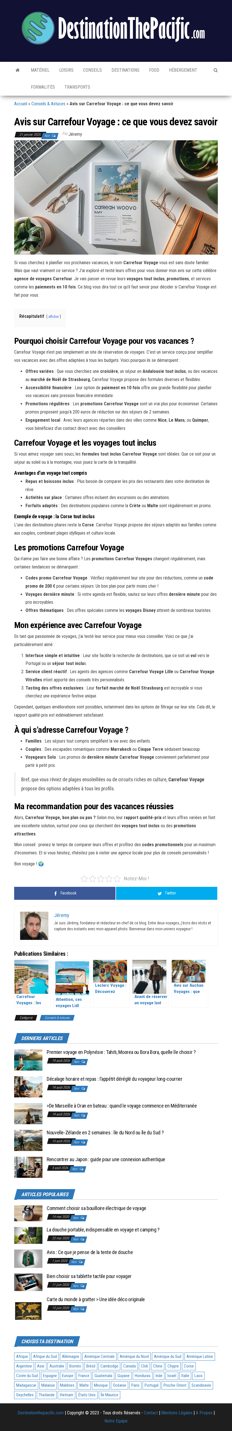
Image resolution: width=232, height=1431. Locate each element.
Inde (159, 1375)
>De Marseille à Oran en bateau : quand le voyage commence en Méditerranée (122, 1106)
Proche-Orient (175, 1385)
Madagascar (26, 1385)
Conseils (92, 70)
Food (153, 70)
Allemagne (70, 1356)
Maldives (67, 1385)
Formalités (42, 87)
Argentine (24, 1366)
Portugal (151, 1385)
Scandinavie (201, 1385)
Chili (144, 1366)
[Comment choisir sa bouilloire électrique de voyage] (28, 1213)
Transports (76, 87)
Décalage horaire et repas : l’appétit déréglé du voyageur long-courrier (114, 1079)
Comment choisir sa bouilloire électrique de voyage (96, 1208)
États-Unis (87, 1394)
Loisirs (66, 70)
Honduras (143, 1375)
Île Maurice (109, 1394)
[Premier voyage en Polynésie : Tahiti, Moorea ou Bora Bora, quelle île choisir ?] (28, 1059)
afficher (53, 316)
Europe (67, 1375)
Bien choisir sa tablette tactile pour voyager (89, 1276)
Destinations (124, 70)
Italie (185, 1375)
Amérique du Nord (134, 1356)
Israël (171, 1375)
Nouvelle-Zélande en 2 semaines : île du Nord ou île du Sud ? (105, 1132)
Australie (57, 1366)
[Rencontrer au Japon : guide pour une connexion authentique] (28, 1167)
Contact (151, 1412)
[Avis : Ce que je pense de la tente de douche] (28, 1258)
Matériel (40, 70)
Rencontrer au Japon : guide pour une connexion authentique (106, 1159)
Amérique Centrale (99, 1356)
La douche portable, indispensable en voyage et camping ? (103, 1230)
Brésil (90, 1366)
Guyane (123, 1375)
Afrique (22, 1356)
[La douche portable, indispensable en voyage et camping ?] (28, 1235)
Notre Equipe (116, 1421)
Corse (189, 1366)
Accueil (20, 103)
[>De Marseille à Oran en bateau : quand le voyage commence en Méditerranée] (28, 1113)
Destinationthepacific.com (41, 1412)
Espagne (50, 1375)
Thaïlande (47, 1394)
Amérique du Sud (167, 1356)
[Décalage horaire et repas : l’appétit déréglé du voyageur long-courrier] (28, 1086)
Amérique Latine (199, 1356)
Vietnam (66, 1394)
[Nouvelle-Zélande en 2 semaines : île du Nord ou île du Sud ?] (28, 1140)
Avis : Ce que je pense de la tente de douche (90, 1252)
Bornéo (75, 1366)
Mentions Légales (176, 1412)
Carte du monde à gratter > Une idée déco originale (96, 1299)
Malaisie (48, 1385)
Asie (40, 1366)
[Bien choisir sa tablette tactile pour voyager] (28, 1282)
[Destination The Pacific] (17, 70)
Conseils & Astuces (48, 103)
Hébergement (182, 70)
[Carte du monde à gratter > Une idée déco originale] (28, 1310)
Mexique (101, 1385)
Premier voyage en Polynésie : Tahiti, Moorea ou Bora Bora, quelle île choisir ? (121, 1052)
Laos (198, 1375)
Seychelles (25, 1394)
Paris (135, 1385)
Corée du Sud (27, 1375)
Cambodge (109, 1366)
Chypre (173, 1366)
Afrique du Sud (45, 1356)
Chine (157, 1366)
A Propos (204, 1412)
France (83, 1375)
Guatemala (103, 1375)
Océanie (119, 1385)
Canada (129, 1366)
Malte (84, 1385)
